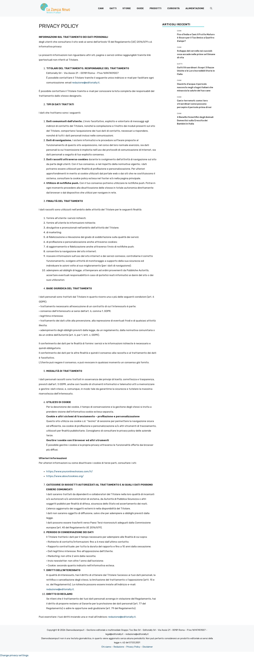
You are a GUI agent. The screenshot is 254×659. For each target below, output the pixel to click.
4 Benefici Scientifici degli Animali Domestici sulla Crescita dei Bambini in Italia (195, 120)
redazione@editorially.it (86, 82)
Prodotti (155, 8)
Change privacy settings (14, 655)
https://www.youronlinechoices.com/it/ (69, 471)
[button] (211, 8)
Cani (101, 8)
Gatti (113, 8)
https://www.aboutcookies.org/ (65, 476)
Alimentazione (195, 8)
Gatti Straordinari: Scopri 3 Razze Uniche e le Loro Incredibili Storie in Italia (196, 70)
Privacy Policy (133, 646)
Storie (126, 8)
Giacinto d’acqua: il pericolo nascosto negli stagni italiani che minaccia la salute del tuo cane (195, 87)
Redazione (118, 646)
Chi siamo (106, 646)
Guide (140, 8)
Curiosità (173, 8)
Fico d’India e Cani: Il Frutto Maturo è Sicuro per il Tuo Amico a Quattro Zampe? (196, 37)
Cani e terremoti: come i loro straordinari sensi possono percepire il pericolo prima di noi (194, 104)
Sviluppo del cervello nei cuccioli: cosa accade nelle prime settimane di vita (196, 54)
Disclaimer (147, 646)
